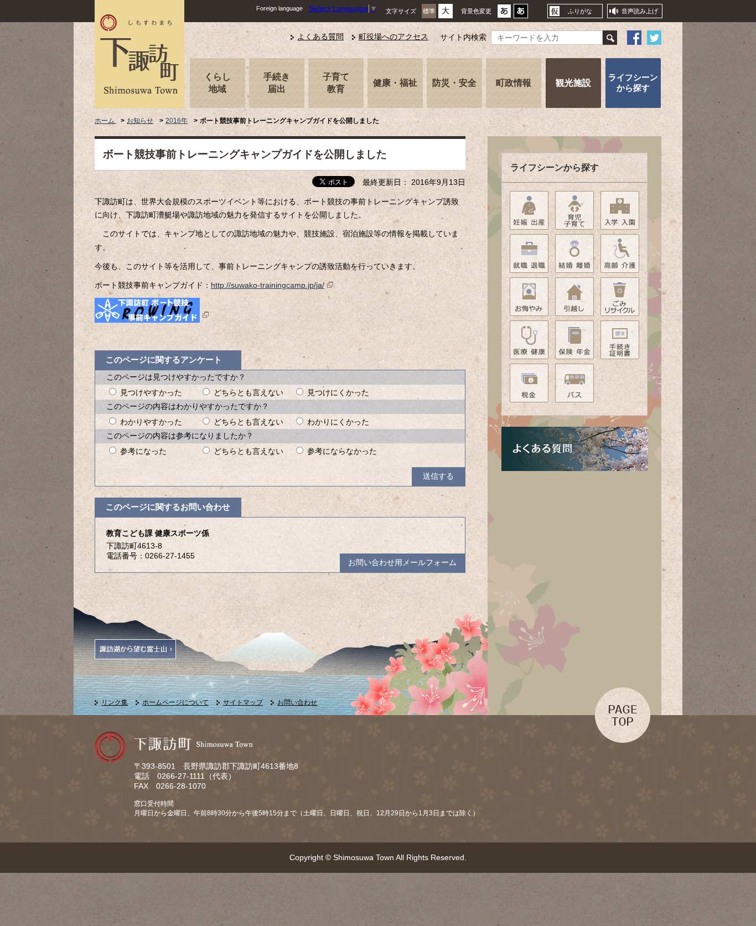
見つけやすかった (151, 393)
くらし (217, 82)
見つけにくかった (338, 393)
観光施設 (573, 82)
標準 (429, 11)
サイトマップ (243, 702)
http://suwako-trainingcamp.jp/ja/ (267, 285)
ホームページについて (175, 702)
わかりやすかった (151, 422)
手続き (276, 82)
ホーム (105, 120)
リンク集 (114, 702)
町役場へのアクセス (393, 37)
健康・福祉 (395, 82)
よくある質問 (320, 37)
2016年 (176, 120)
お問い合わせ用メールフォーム (402, 562)
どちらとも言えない (248, 393)
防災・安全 (454, 82)
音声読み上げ (640, 11)
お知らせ (140, 120)
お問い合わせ (297, 702)
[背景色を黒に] (521, 14)
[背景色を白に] (504, 14)
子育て (336, 82)
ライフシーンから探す (633, 82)
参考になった (143, 451)
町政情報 (513, 82)
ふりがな (580, 11)
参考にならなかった (342, 451)
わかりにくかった (338, 422)
